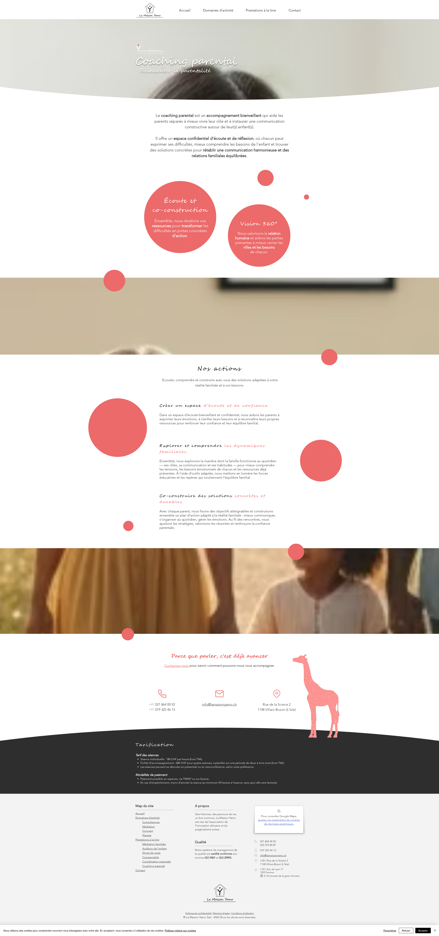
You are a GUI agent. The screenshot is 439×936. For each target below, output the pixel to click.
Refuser (406, 930)
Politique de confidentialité (198, 913)
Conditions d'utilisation (242, 913)
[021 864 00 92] (162, 694)
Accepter (423, 930)
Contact (140, 870)
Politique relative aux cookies (180, 930)
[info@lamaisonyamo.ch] (219, 694)
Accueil (140, 813)
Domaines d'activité (147, 817)
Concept (147, 831)
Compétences (151, 822)
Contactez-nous (176, 665)
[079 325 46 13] (256, 850)
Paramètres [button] (389, 930)
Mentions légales (221, 913)
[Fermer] (435, 930)
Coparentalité (150, 857)
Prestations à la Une (147, 839)
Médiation (148, 826)
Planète (146, 835)
